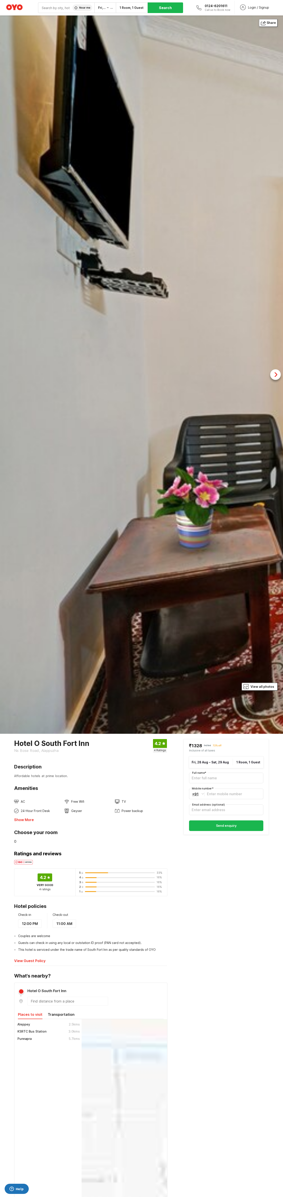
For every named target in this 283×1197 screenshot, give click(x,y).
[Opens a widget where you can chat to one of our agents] (16, 1189)
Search (165, 8)
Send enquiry (226, 825)
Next (275, 374)
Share (271, 23)
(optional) (208, 804)
